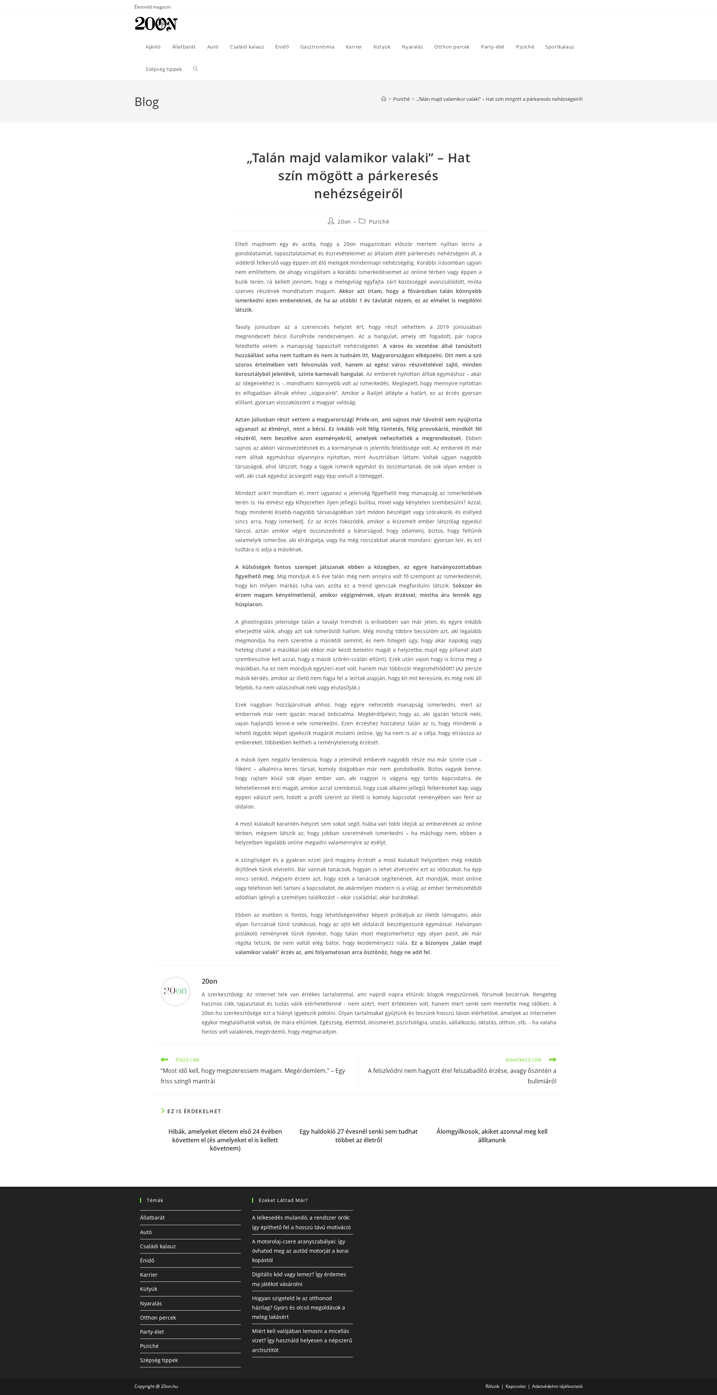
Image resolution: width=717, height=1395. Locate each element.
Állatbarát (152, 1217)
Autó (146, 1232)
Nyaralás (151, 1303)
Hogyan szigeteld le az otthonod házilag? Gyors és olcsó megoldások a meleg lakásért (298, 1307)
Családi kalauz (158, 1246)
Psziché (379, 221)
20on (344, 221)
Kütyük (148, 1288)
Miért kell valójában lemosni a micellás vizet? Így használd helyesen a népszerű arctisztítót (302, 1340)
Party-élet (152, 1331)
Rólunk (492, 1386)
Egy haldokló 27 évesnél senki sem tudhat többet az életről (358, 1135)
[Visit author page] (175, 990)
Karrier (149, 1274)
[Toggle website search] (195, 69)
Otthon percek (158, 1317)
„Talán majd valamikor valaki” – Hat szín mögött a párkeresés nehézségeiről (500, 99)
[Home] (383, 99)
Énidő (147, 1260)
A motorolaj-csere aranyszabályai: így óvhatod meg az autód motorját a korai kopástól (300, 1251)
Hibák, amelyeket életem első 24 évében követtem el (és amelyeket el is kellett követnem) (225, 1139)
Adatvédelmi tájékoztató (557, 1386)
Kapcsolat (516, 1386)
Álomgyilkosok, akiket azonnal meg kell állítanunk (492, 1135)
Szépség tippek (159, 1360)
